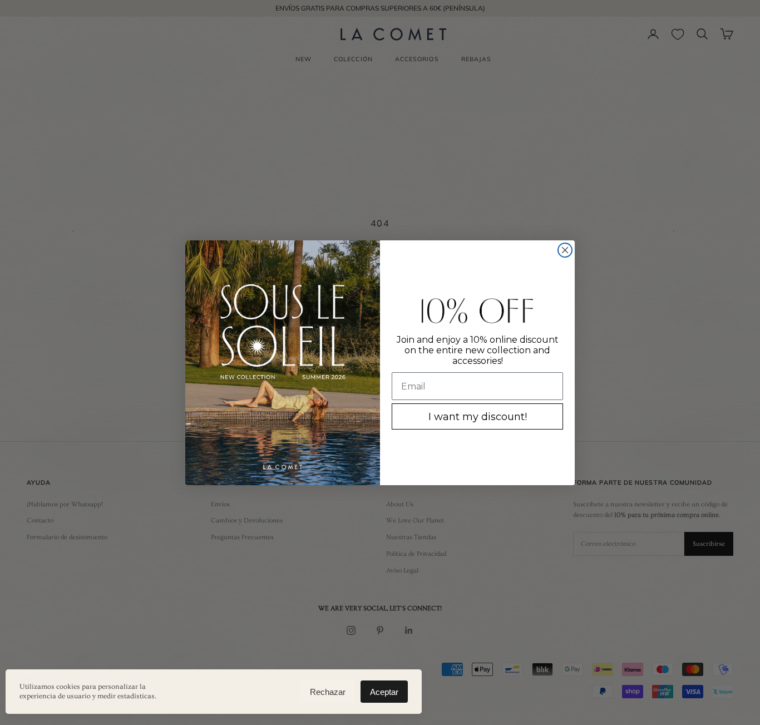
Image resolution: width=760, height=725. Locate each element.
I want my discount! (477, 417)
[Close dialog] (565, 250)
